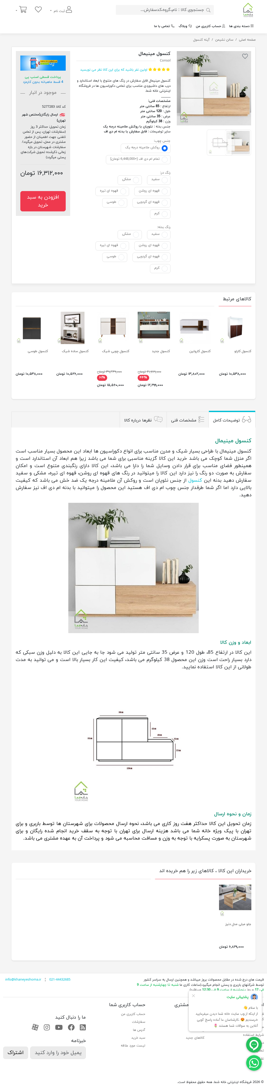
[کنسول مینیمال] (214, 88)
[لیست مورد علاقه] (38, 10)
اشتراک (16, 1052)
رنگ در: (165, 172)
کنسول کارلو (242, 351)
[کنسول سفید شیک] (72, 328)
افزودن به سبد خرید (43, 201)
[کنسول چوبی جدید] (154, 328)
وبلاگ (183, 26)
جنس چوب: (162, 141)
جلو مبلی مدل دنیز (238, 924)
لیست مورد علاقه (133, 1045)
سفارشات (138, 1022)
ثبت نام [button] (59, 11)
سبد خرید (138, 1038)
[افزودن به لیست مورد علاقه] (245, 57)
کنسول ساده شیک (75, 351)
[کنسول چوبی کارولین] (194, 328)
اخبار (201, 1022)
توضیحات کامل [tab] (226, 420)
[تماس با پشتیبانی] (254, 1062)
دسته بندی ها (239, 26)
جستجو (199, 1014)
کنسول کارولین (200, 351)
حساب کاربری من (208, 26)
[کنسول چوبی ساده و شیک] (235, 328)
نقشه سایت (255, 1058)
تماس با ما (162, 26)
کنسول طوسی (38, 351)
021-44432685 (59, 979)
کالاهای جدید (195, 1038)
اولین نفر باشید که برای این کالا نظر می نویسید (113, 70)
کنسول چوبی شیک (115, 351)
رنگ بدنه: (164, 227)
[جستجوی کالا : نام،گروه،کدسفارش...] (208, 10)
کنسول (195, 480)
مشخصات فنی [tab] (183, 420)
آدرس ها (139, 1030)
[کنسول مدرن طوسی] (32, 328)
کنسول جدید (161, 351)
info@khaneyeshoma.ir (23, 979)
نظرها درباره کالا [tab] (138, 420)
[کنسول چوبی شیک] (113, 328)
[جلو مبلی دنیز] (235, 901)
